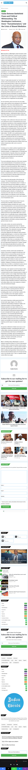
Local (3, 605)
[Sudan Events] (8, 2)
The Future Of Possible (14, 586)
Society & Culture (5, 618)
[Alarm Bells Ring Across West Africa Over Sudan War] (21, 450)
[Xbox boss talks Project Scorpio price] (4, 593)
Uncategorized (5, 624)
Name (2, 485)
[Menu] (1, 3)
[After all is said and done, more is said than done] (4, 576)
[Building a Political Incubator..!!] (21, 437)
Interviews (4, 622)
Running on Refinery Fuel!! (6, 442)
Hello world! (5, 570)
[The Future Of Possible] (4, 587)
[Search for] (26, 3)
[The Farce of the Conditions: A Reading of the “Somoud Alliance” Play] (7, 450)
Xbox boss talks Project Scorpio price (17, 591)
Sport (3, 611)
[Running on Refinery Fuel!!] (7, 437)
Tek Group (25, 761)
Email (2, 490)
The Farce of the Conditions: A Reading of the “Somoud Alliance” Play (7, 456)
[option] (14, 556)
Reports (3, 615)
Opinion (6, 8)
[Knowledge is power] (4, 582)
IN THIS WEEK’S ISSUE (6, 620)
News (3, 603)
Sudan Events (4, 29)
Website (2, 496)
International (4, 607)
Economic (4, 609)
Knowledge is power (13, 580)
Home (3, 8)
